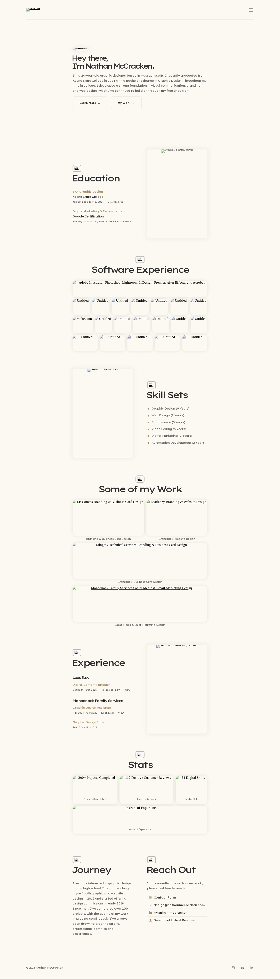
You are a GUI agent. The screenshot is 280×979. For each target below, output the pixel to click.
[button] (251, 9)
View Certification (120, 221)
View (127, 689)
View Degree (116, 201)
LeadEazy (81, 677)
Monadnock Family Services (98, 700)
